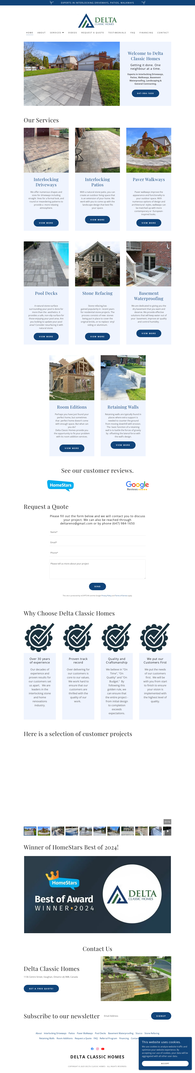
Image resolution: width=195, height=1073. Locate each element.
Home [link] (29, 32)
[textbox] (97, 532)
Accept (165, 1063)
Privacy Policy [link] (106, 595)
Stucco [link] (139, 1033)
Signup (161, 1016)
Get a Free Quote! (41, 988)
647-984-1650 (145, 93)
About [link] (42, 32)
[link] (97, 20)
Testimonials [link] (117, 32)
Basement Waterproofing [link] (120, 1033)
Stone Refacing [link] (151, 1033)
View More (46, 223)
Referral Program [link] (108, 1038)
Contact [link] (163, 32)
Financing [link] (146, 32)
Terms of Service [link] (121, 595)
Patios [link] (72, 1033)
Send (97, 586)
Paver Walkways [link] (85, 1033)
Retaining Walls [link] (47, 1038)
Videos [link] (72, 32)
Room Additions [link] (65, 1038)
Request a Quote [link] (92, 32)
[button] (57, 32)
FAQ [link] (133, 32)
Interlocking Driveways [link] (55, 1033)
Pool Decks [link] (100, 1033)
